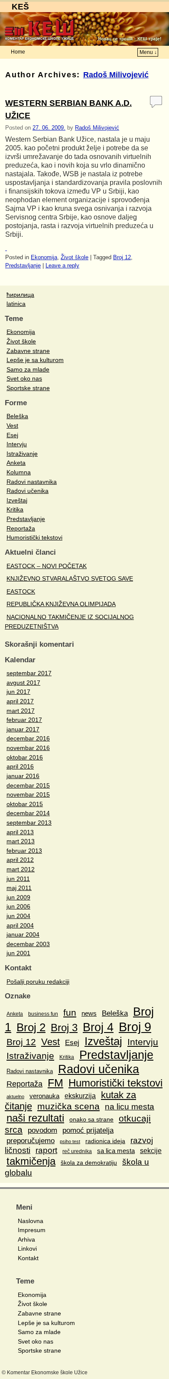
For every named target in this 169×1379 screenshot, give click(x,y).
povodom (42, 1130)
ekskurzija (80, 1095)
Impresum (32, 1229)
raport (46, 1150)
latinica (16, 303)
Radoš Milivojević (116, 74)
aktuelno (15, 1096)
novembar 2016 (28, 747)
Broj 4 (98, 1027)
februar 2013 (24, 850)
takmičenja (30, 1161)
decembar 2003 (28, 944)
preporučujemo (30, 1141)
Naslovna (30, 1220)
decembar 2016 (28, 738)
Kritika (14, 509)
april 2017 (20, 701)
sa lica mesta (116, 1150)
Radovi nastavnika (31, 481)
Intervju (16, 444)
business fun (43, 1014)
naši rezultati (35, 1118)
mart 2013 (20, 841)
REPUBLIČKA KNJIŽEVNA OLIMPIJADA (61, 604)
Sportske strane (28, 387)
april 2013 (20, 832)
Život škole (74, 257)
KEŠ (20, 6)
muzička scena (68, 1106)
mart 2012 (20, 869)
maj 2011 (19, 887)
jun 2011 (18, 878)
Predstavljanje (23, 265)
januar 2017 (22, 729)
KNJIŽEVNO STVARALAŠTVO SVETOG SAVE (69, 578)
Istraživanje (22, 453)
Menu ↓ (148, 52)
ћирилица (20, 294)
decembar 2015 (28, 785)
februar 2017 (24, 719)
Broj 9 (135, 1027)
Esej (12, 435)
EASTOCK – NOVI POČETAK (46, 565)
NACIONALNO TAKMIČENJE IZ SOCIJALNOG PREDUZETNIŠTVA (69, 621)
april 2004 (20, 925)
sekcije (151, 1150)
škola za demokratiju (89, 1162)
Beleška (17, 416)
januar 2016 (22, 775)
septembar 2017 (29, 673)
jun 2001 (18, 953)
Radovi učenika (27, 490)
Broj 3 (64, 1027)
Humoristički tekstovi (34, 537)
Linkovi (27, 1248)
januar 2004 (22, 934)
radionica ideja (105, 1141)
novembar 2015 (28, 794)
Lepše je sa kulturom (35, 359)
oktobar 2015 (24, 804)
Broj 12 (122, 257)
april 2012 (20, 859)
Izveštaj (16, 500)
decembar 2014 (28, 813)
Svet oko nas (24, 378)
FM (55, 1083)
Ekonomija (44, 257)
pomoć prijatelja (88, 1130)
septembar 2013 (29, 822)
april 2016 (20, 766)
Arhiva (26, 1239)
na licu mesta (129, 1106)
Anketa (16, 462)
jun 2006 (18, 906)
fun (69, 1012)
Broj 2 (31, 1027)
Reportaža (20, 528)
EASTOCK (20, 591)
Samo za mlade (27, 369)
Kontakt (28, 1258)
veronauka (44, 1095)
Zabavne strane (28, 350)
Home (18, 52)
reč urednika (77, 1151)
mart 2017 (20, 710)
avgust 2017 (23, 682)
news (89, 1013)
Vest (12, 425)
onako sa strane (91, 1119)
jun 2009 (18, 897)
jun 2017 (18, 691)
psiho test (70, 1141)
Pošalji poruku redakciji (37, 981)
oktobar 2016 (24, 757)
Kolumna (18, 472)
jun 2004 (18, 915)
